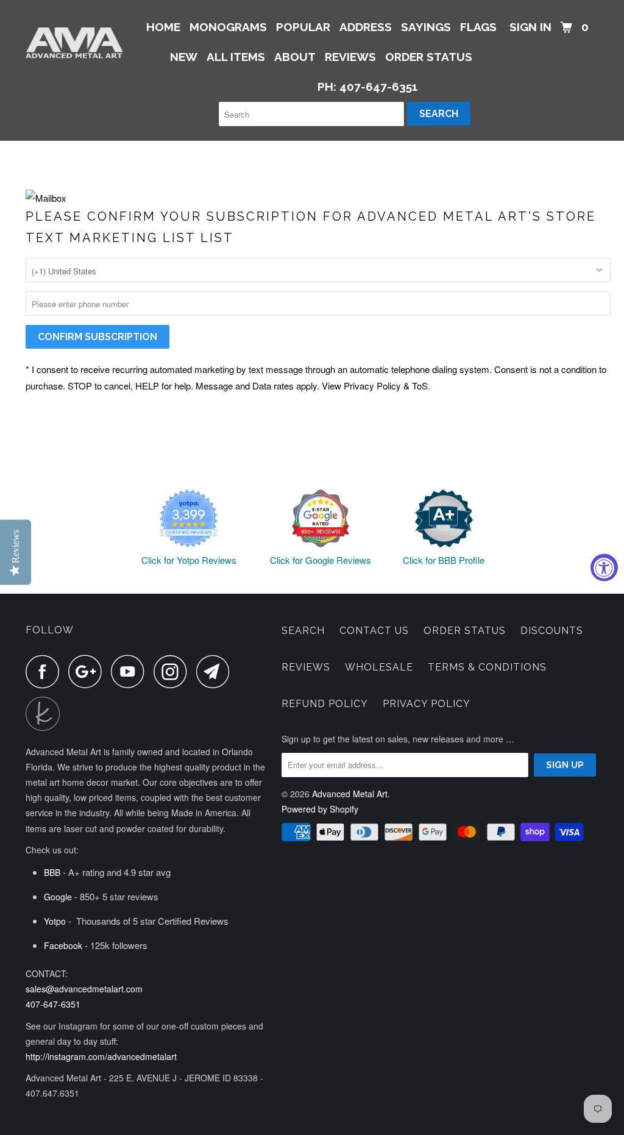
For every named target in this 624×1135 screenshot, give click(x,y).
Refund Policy (325, 704)
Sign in (530, 27)
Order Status (465, 630)
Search (303, 630)
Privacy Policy (426, 704)
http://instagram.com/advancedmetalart (101, 1056)
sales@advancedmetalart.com (84, 989)
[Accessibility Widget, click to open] (604, 568)
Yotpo (55, 921)
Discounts (551, 630)
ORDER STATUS (428, 56)
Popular (303, 27)
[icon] (46, 671)
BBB (52, 872)
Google (58, 897)
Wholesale (379, 667)
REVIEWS (350, 56)
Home (163, 27)
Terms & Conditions (487, 667)
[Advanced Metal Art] (74, 43)
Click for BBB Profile (443, 559)
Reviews (306, 667)
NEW (183, 56)
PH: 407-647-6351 (367, 86)
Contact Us (374, 630)
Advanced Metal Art (350, 794)
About (295, 56)
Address (365, 27)
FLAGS (478, 27)
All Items (236, 56)
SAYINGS (426, 27)
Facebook (63, 945)
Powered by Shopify (320, 809)
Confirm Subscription (97, 337)
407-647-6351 (53, 1004)
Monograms (228, 27)
